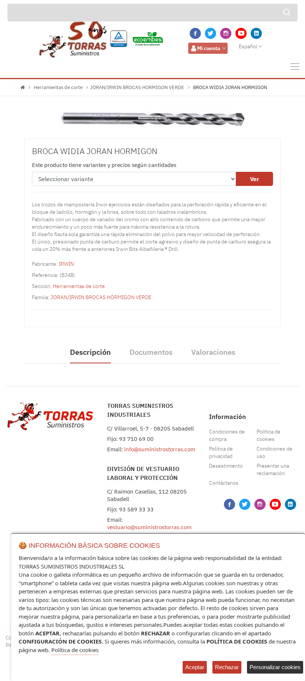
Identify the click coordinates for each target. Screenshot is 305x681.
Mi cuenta (208, 48)
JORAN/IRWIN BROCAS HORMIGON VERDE (137, 87)
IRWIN (66, 264)
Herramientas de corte (58, 87)
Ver (254, 179)
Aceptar (194, 667)
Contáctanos (223, 482)
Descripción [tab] (90, 352)
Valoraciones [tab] (213, 352)
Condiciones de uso (274, 452)
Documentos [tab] (151, 352)
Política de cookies (268, 435)
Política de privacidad (221, 452)
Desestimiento (226, 465)
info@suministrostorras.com (159, 449)
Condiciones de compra (227, 435)
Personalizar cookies (275, 667)
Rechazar (227, 667)
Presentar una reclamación (273, 469)
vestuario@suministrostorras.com (149, 527)
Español (248, 46)
